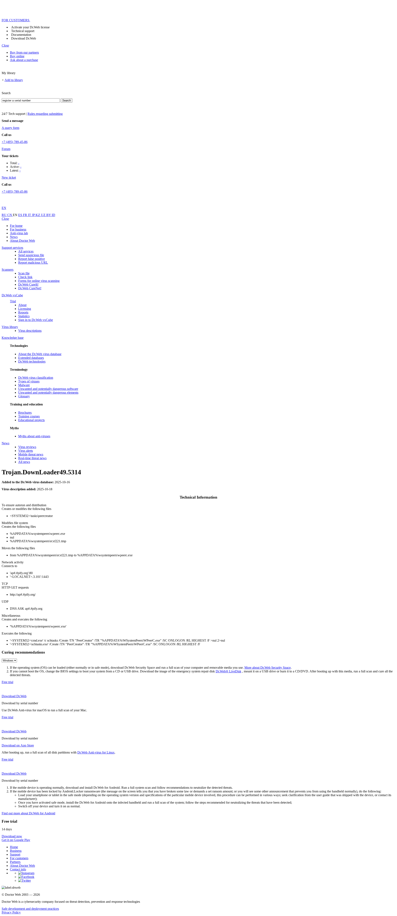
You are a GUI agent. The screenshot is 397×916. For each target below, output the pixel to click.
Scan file (24, 273)
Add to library (14, 80)
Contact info (18, 869)
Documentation (21, 34)
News (14, 237)
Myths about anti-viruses (34, 436)
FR (25, 215)
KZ (38, 215)
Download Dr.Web (23, 38)
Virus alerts (25, 450)
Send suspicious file (31, 255)
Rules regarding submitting (45, 113)
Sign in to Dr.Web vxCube (35, 320)
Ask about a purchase (24, 60)
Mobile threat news (30, 454)
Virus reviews (27, 447)
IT (30, 215)
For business (18, 229)
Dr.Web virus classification (35, 377)
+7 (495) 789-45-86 (15, 142)
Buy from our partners (24, 52)
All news (24, 462)
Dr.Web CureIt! (28, 284)
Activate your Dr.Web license (30, 27)
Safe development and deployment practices (30, 908)
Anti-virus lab (19, 233)
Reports (23, 312)
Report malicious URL (33, 262)
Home (14, 847)
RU (4, 215)
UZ (43, 215)
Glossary (24, 396)
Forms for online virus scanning (39, 280)
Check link (25, 277)
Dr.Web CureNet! (29, 288)
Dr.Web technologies (31, 361)
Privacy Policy (11, 912)
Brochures (25, 412)
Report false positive (31, 259)
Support (15, 854)
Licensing (24, 308)
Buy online (17, 56)
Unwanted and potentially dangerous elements (48, 392)
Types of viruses (28, 381)
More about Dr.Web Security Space (267, 667)
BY (49, 215)
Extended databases (31, 357)
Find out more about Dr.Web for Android (28, 813)
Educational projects (31, 420)
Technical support (22, 31)
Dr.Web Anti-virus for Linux (96, 752)
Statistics (24, 316)
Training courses (29, 416)
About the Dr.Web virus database (39, 354)
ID (53, 215)
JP (34, 215)
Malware (24, 385)
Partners (15, 862)
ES (20, 215)
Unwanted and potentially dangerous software (48, 389)
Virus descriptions (30, 330)
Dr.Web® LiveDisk (228, 671)
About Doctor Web (22, 240)
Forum (6, 149)
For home (16, 225)
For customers (19, 858)
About (22, 305)
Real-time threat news (32, 458)
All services (25, 251)
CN (10, 215)
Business (16, 850)
